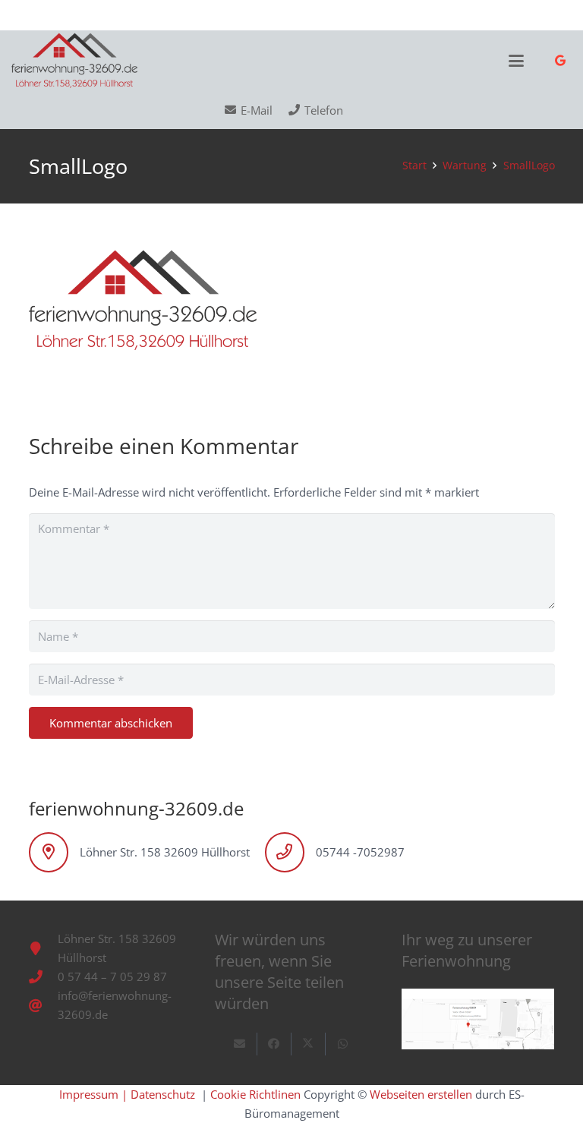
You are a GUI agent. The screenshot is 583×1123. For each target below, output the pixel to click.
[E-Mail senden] (240, 1044)
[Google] (560, 60)
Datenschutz (164, 1094)
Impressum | (93, 1094)
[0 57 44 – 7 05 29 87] (43, 976)
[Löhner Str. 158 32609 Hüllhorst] (43, 948)
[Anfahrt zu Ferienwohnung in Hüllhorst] (478, 1019)
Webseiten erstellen (422, 1094)
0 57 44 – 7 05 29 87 (112, 976)
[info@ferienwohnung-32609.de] (43, 1005)
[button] (516, 60)
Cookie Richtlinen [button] (255, 1094)
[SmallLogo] (74, 61)
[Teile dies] (274, 1044)
